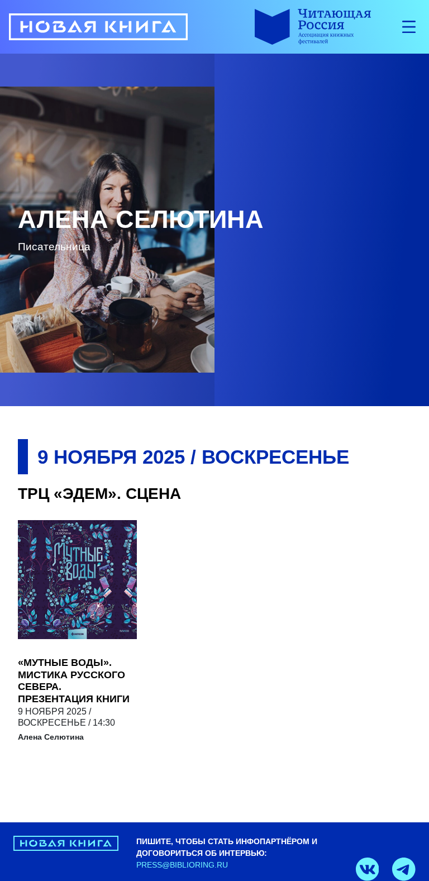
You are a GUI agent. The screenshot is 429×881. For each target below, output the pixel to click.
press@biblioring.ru (182, 864)
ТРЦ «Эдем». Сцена (99, 493)
